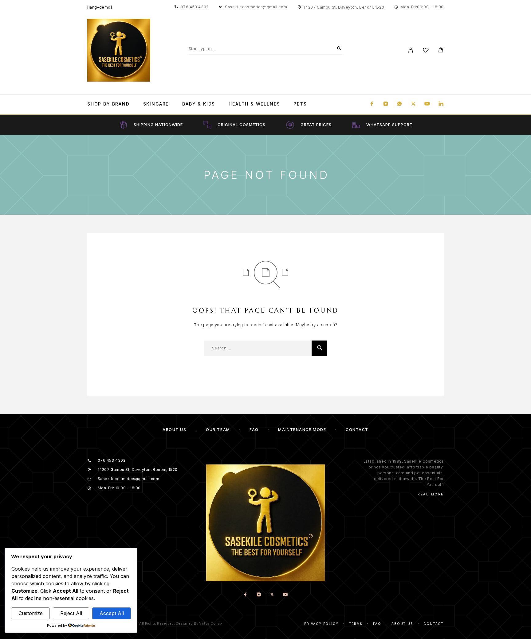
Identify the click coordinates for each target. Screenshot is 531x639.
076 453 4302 (195, 7)
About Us (402, 624)
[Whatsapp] (399, 104)
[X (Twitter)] (413, 104)
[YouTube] (427, 104)
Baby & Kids (198, 104)
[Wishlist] (425, 51)
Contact (357, 429)
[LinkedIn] (441, 104)
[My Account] (410, 50)
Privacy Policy (321, 624)
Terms (356, 624)
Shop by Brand (108, 104)
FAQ (254, 429)
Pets (300, 104)
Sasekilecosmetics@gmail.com (256, 7)
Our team (218, 429)
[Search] (339, 48)
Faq (377, 624)
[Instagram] (385, 104)
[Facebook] (372, 104)
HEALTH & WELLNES (254, 104)
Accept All (112, 613)
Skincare (156, 104)
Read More (431, 494)
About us (174, 429)
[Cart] (440, 51)
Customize (30, 613)
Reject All (71, 613)
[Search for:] (258, 348)
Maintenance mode (302, 429)
